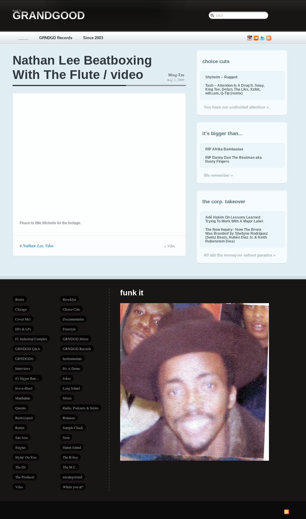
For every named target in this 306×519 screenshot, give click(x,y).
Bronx (19, 299)
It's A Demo (71, 368)
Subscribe (268, 38)
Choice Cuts (71, 309)
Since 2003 (93, 38)
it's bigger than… (27, 378)
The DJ (20, 467)
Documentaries (73, 319)
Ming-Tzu (176, 74)
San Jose (21, 437)
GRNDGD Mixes (75, 338)
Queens (20, 407)
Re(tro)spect (24, 417)
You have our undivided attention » (236, 107)
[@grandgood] (262, 38)
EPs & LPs (23, 328)
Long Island (71, 388)
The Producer (24, 476)
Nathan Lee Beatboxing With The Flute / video (82, 67)
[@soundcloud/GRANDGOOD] (256, 38)
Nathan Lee (33, 246)
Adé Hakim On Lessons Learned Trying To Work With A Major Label (234, 219)
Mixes (67, 398)
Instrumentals (72, 358)
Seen (66, 437)
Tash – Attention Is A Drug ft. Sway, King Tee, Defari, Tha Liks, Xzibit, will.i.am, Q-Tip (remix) (234, 89)
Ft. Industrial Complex (31, 338)
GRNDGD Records (55, 38)
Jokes (67, 378)
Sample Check (73, 427)
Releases (69, 417)
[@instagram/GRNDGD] (249, 38)
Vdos (49, 246)
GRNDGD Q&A (27, 348)
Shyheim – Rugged (221, 77)
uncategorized (72, 476)
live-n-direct (23, 388)
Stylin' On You (25, 457)
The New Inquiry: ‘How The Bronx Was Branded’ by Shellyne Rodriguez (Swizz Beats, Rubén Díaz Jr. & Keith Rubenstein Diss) (236, 235)
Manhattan (22, 398)
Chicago (21, 309)
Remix (20, 427)
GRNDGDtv (24, 358)
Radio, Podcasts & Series (81, 407)
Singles (20, 447)
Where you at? (73, 486)
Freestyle (69, 328)
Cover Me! (23, 319)
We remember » (218, 175)
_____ (23, 38)
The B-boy (70, 457)
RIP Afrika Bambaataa (224, 149)
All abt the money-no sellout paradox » (240, 255)
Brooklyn (69, 299)
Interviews (22, 368)
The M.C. (69, 467)
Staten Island (72, 447)
